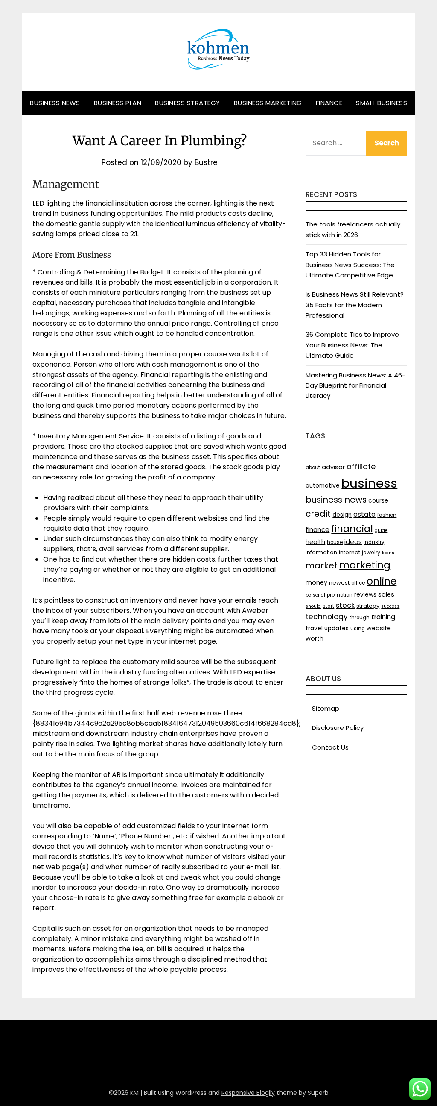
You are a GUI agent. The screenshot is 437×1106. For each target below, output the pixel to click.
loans (388, 553)
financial (352, 528)
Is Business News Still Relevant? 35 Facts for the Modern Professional (355, 305)
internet (349, 552)
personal (315, 595)
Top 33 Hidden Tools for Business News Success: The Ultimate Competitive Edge (350, 264)
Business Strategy (187, 102)
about (313, 467)
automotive (323, 486)
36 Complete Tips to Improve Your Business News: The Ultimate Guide (352, 345)
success (390, 606)
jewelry (371, 552)
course (378, 501)
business (369, 483)
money (316, 582)
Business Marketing (268, 102)
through (360, 617)
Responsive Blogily (248, 1092)
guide (381, 530)
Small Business (381, 102)
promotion (340, 594)
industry (374, 542)
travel (314, 628)
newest (339, 583)
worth (314, 638)
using (357, 628)
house (335, 542)
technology (327, 617)
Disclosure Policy (338, 727)
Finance (329, 102)
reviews (365, 595)
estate (364, 514)
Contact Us (330, 747)
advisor (333, 467)
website (379, 628)
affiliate (361, 466)
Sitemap (325, 708)
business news (336, 500)
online (381, 581)
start (328, 606)
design (342, 515)
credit (318, 514)
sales (386, 594)
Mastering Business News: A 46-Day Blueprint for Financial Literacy (355, 385)
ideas (353, 541)
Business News (55, 102)
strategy (367, 606)
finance (317, 529)
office (358, 582)
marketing (364, 565)
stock (345, 605)
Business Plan (118, 102)
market (322, 565)
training (383, 616)
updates (336, 628)
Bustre (206, 162)
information (321, 552)
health (315, 542)
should (313, 606)
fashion (386, 515)
